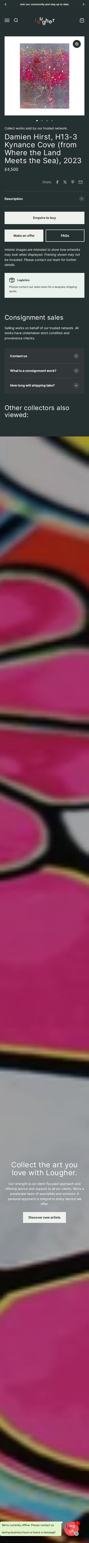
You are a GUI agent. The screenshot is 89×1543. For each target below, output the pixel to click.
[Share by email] (80, 182)
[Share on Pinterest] (73, 182)
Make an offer (24, 235)
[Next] (83, 4)
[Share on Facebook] (57, 182)
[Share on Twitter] (65, 182)
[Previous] (5, 4)
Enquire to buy (44, 218)
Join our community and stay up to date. (44, 4)
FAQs (65, 235)
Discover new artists (44, 1217)
